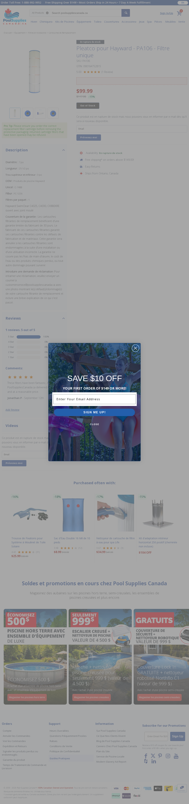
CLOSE (94, 424)
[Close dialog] (135, 348)
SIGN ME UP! (94, 412)
